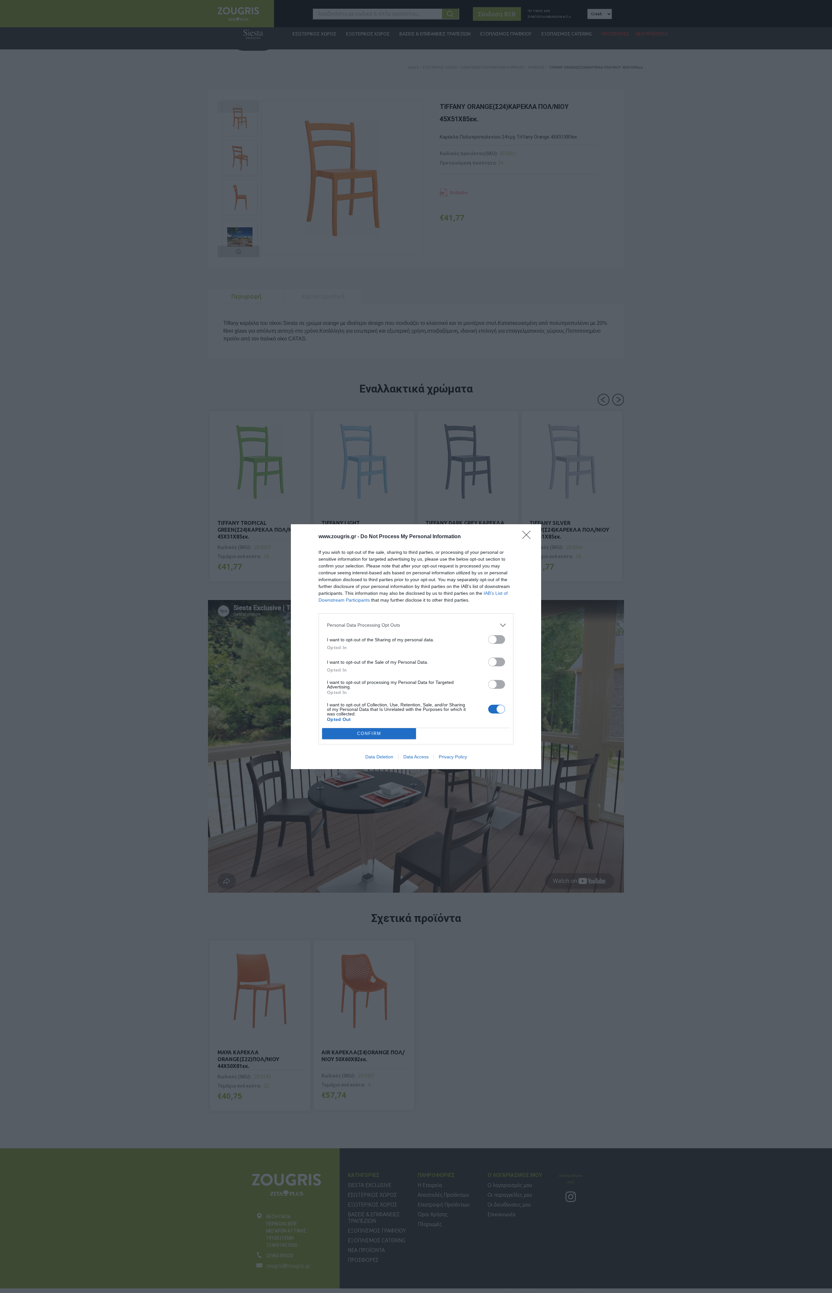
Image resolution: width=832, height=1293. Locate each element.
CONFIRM (369, 733)
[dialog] (416, 646)
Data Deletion (379, 756)
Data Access (416, 756)
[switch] (496, 639)
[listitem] (416, 625)
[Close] (528, 537)
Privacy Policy (453, 756)
